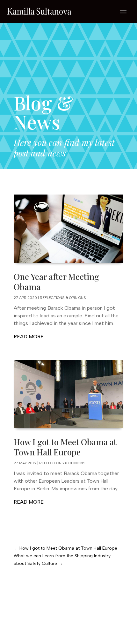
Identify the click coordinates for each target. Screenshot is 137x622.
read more (29, 337)
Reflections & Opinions (63, 297)
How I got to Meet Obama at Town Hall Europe (65, 447)
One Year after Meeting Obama (56, 282)
